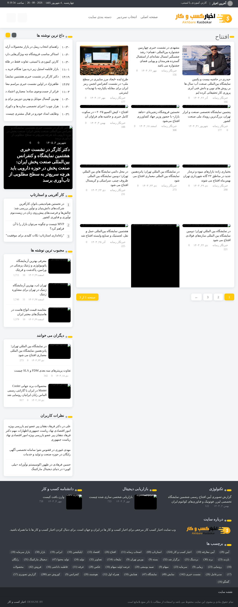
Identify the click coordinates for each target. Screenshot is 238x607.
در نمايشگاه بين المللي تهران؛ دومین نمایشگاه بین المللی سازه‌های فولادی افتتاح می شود (208, 236)
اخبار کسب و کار (179, 552)
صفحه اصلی (149, 17)
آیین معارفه (206, 552)
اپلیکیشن (74, 552)
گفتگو (223, 581)
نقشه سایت (225, 591)
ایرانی (56, 552)
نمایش (168, 574)
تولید (79, 559)
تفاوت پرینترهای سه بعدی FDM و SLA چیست (42, 370)
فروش (35, 566)
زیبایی (197, 566)
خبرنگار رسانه (220, 97)
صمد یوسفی (144, 566)
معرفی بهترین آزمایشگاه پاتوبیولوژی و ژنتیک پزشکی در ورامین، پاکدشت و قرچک (28, 265)
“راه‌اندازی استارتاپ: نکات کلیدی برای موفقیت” (35, 235)
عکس (94, 566)
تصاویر (95, 559)
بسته (153, 559)
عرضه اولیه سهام (118, 566)
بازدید (223, 559)
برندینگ (191, 559)
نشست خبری (190, 574)
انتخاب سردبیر (127, 17)
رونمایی (215, 566)
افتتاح (110, 552)
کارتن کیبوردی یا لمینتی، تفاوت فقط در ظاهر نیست (179, 2)
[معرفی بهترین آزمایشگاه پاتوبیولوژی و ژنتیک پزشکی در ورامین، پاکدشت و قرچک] (59, 265)
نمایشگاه (149, 574)
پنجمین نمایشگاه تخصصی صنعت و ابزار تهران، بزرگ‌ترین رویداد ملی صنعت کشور (207, 116)
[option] (38, 46)
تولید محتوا (60, 559)
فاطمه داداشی (57, 566)
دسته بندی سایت (99, 17)
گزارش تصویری (24, 574)
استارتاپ (154, 552)
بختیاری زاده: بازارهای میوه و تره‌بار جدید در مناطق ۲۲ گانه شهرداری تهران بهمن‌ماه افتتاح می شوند (207, 176)
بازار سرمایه (20, 552)
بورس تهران (135, 559)
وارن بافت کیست (53, 496)
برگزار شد (171, 559)
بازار (40, 552)
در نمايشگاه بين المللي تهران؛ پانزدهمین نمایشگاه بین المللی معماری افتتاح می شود (155, 176)
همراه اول (111, 574)
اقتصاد (94, 552)
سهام (164, 566)
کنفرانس (72, 574)
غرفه (78, 566)
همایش (130, 574)
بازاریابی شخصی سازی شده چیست (111, 496)
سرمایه (180, 566)
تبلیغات (114, 559)
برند (208, 559)
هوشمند (91, 574)
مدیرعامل (214, 574)
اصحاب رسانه (131, 552)
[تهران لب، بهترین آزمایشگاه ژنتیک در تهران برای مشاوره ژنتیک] (59, 290)
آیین (224, 552)
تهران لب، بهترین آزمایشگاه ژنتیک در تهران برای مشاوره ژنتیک (29, 290)
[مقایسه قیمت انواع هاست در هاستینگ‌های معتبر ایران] (59, 314)
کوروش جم (50, 574)
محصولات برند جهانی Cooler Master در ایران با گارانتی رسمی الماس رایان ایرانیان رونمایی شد (26, 390)
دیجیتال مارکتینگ (35, 559)
